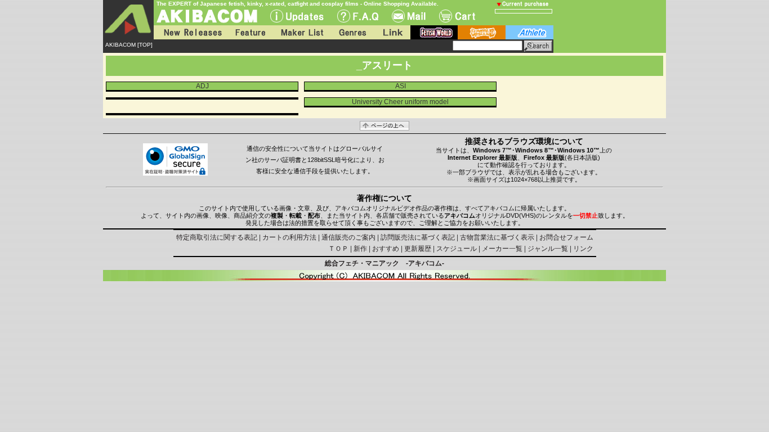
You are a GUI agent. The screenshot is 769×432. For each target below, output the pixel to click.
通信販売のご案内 (348, 237)
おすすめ (385, 249)
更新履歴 (417, 249)
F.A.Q (358, 16)
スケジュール (456, 249)
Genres (351, 32)
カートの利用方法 (289, 237)
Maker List (301, 32)
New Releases (190, 32)
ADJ (202, 86)
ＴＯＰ (338, 249)
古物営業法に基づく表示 (497, 237)
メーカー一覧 (502, 249)
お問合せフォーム (566, 237)
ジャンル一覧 (547, 249)
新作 (360, 249)
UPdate (297, 16)
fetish (434, 32)
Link (391, 32)
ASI (400, 86)
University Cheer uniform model (400, 102)
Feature (250, 32)
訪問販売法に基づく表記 (418, 237)
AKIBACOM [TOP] (129, 45)
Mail (408, 16)
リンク (583, 249)
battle (482, 32)
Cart (457, 16)
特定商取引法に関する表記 (216, 237)
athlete (529, 32)
